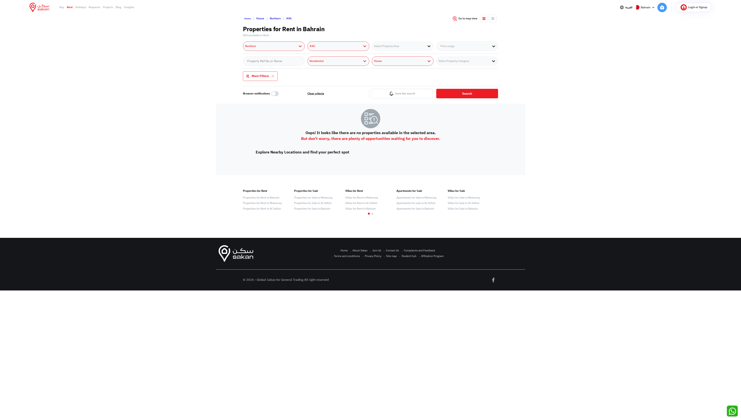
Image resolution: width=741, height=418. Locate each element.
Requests (94, 7)
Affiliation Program (431, 256)
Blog (118, 7)
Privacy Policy (372, 256)
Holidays (80, 7)
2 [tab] (372, 214)
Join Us (375, 250)
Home (247, 18)
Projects (108, 7)
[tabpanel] (266, 200)
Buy (61, 7)
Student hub (407, 256)
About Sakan (359, 250)
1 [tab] (369, 214)
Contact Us (391, 250)
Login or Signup (697, 7)
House (260, 18)
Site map (390, 256)
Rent (70, 7)
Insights (129, 7)
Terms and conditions (346, 256)
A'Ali (289, 18)
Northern (275, 18)
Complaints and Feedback (418, 250)
